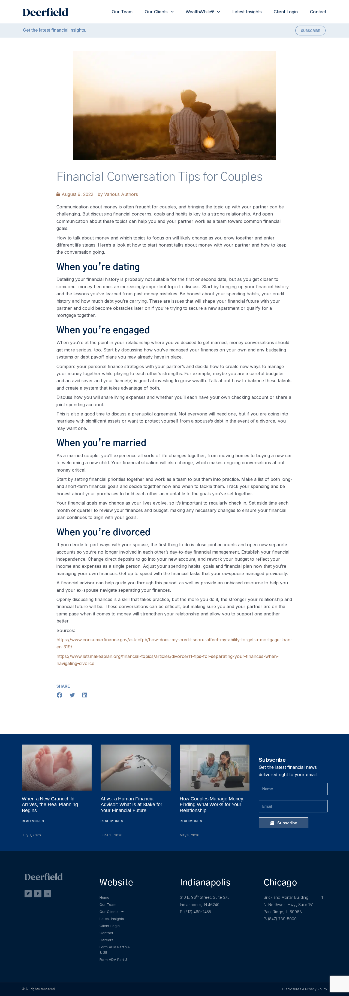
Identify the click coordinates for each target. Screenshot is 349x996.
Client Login (286, 11)
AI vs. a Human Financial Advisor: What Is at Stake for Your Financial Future (131, 804)
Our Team (122, 11)
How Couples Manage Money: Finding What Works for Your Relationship (212, 804)
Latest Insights (247, 11)
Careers (106, 940)
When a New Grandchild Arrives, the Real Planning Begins (50, 804)
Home (104, 897)
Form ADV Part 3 (113, 959)
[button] (59, 695)
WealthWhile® (200, 11)
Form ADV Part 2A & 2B (115, 950)
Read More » (33, 821)
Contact (318, 11)
